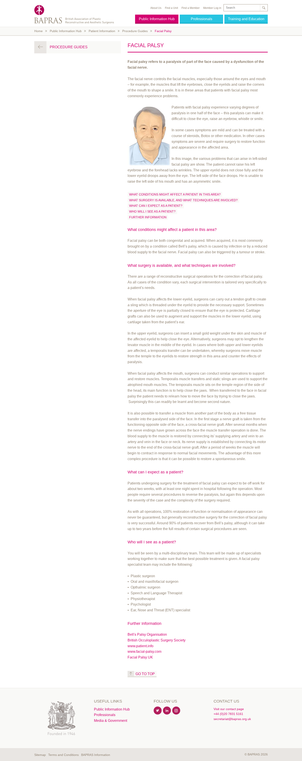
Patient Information (102, 31)
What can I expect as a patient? (155, 205)
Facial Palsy (163, 31)
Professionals (201, 19)
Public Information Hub (157, 19)
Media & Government (110, 720)
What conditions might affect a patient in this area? (175, 194)
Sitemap (40, 755)
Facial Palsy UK (140, 657)
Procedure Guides (135, 31)
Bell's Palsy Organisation (147, 634)
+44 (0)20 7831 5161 (228, 714)
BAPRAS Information (95, 755)
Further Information (147, 217)
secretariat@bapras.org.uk (232, 719)
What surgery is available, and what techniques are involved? (183, 200)
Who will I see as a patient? (152, 211)
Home (38, 31)
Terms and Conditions (63, 755)
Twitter (158, 711)
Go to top (145, 674)
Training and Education (246, 19)
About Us (155, 8)
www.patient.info (140, 646)
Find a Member (191, 8)
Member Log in (212, 8)
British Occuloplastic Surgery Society (156, 640)
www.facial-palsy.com (144, 651)
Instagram (176, 711)
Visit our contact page (229, 709)
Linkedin (167, 711)
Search (263, 8)
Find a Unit (171, 8)
